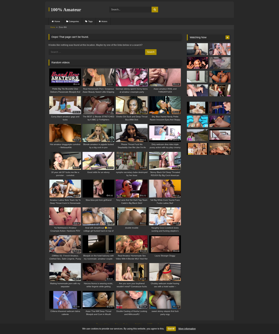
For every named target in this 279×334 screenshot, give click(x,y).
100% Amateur (65, 9)
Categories (74, 21)
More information (187, 328)
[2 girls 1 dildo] (219, 49)
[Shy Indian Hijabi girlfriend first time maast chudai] (197, 77)
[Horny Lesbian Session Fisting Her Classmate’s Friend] (197, 149)
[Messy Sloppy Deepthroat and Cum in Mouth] (219, 108)
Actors (104, 21)
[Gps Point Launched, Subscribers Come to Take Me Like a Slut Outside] (197, 135)
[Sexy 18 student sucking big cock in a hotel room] (219, 90)
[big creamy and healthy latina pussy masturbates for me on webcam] (219, 77)
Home (57, 21)
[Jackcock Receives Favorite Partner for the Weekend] (197, 121)
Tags (90, 21)
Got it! (171, 328)
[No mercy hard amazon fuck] (197, 63)
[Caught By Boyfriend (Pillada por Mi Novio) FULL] (197, 49)
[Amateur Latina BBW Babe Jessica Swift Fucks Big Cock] (197, 108)
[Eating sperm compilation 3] (219, 63)
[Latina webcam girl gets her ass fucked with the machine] (219, 121)
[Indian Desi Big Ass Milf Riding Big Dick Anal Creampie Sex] (219, 135)
